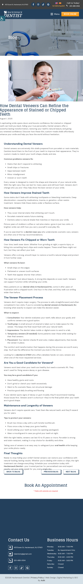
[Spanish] (60, 3)
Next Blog (71, 471)
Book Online (70, 14)
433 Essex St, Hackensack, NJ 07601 (16, 5)
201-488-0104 (74, 6)
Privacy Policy (37, 577)
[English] (56, 3)
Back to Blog (13, 471)
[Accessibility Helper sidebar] (2, 18)
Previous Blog (51, 471)
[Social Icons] (33, 4)
